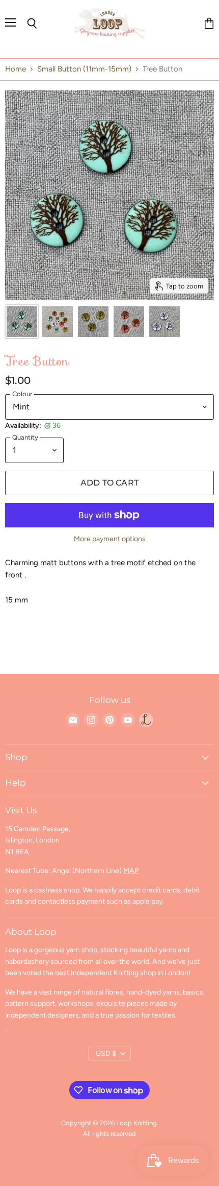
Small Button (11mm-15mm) (84, 69)
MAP (131, 870)
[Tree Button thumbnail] (22, 321)
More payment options (110, 539)
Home (15, 69)
